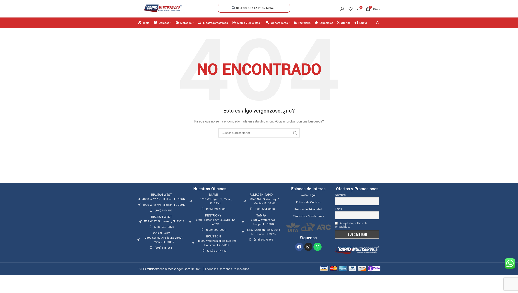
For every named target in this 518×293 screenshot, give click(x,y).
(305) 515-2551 (163, 210)
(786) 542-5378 (164, 226)
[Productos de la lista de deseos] (350, 9)
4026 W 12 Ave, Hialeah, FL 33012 (163, 204)
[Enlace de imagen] (357, 249)
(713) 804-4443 (217, 250)
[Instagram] (308, 247)
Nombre (340, 195)
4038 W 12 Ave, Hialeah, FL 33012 (163, 199)
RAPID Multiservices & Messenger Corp (164, 269)
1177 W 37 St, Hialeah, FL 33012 (164, 221)
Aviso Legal (308, 195)
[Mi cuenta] (342, 9)
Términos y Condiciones (308, 216)
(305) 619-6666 (216, 209)
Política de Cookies (308, 202)
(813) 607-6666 (263, 239)
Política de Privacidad (308, 209)
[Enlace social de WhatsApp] (377, 23)
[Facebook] (299, 247)
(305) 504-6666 (265, 209)
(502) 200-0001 (216, 229)
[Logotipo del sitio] (163, 8)
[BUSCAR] (295, 133)
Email (338, 209)
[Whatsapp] (317, 247)
